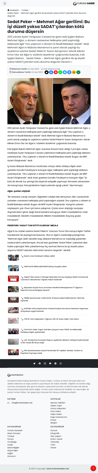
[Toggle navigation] (4, 3)
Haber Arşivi (56, 405)
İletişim (53, 422)
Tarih (52, 444)
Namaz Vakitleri (57, 402)
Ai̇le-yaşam (55, 436)
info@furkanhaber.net (22, 402)
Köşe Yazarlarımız (58, 417)
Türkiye (25, 10)
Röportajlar (12, 450)
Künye (53, 420)
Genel (53, 447)
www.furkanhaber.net (57, 468)
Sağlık (10, 453)
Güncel (53, 430)
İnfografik (54, 433)
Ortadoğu (11, 442)
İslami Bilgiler (13, 447)
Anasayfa (14, 10)
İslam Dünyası (13, 433)
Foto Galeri (55, 411)
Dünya (10, 439)
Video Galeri (56, 414)
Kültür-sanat (56, 439)
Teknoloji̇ (54, 442)
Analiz (10, 444)
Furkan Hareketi (14, 430)
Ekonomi (11, 456)
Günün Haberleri (58, 408)
